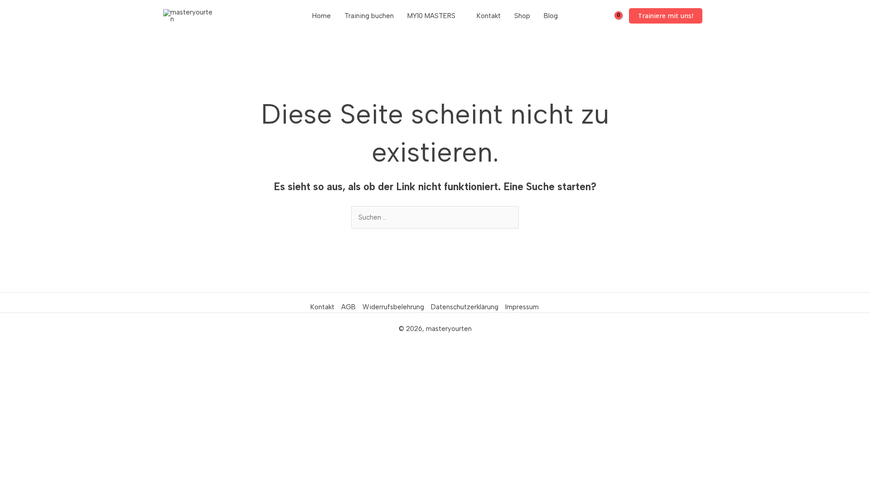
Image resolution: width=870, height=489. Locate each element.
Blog (551, 16)
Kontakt (489, 16)
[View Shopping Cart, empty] (612, 16)
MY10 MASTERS (431, 16)
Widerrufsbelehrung (393, 307)
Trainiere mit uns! (665, 15)
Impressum (522, 307)
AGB (348, 307)
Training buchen (369, 16)
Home (321, 16)
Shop (522, 16)
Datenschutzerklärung (464, 307)
